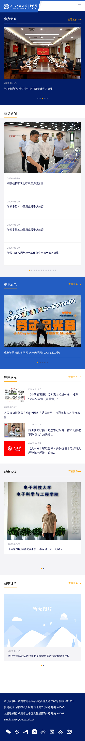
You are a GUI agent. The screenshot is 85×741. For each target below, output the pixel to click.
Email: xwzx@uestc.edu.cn (19, 719)
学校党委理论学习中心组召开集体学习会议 (31, 88)
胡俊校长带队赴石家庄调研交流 (25, 183)
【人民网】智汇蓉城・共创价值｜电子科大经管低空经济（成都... (54, 450)
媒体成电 (10, 377)
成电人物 (10, 471)
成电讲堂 (10, 583)
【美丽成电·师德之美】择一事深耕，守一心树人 (35, 549)
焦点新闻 (10, 19)
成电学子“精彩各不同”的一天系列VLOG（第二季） (32, 352)
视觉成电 (10, 284)
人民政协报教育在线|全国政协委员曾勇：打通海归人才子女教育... (42, 415)
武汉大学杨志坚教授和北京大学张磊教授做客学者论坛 (39, 656)
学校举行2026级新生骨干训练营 (25, 206)
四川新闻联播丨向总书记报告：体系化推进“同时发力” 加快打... (54, 432)
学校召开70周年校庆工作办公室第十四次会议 (33, 252)
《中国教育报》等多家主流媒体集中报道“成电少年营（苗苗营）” (53, 397)
